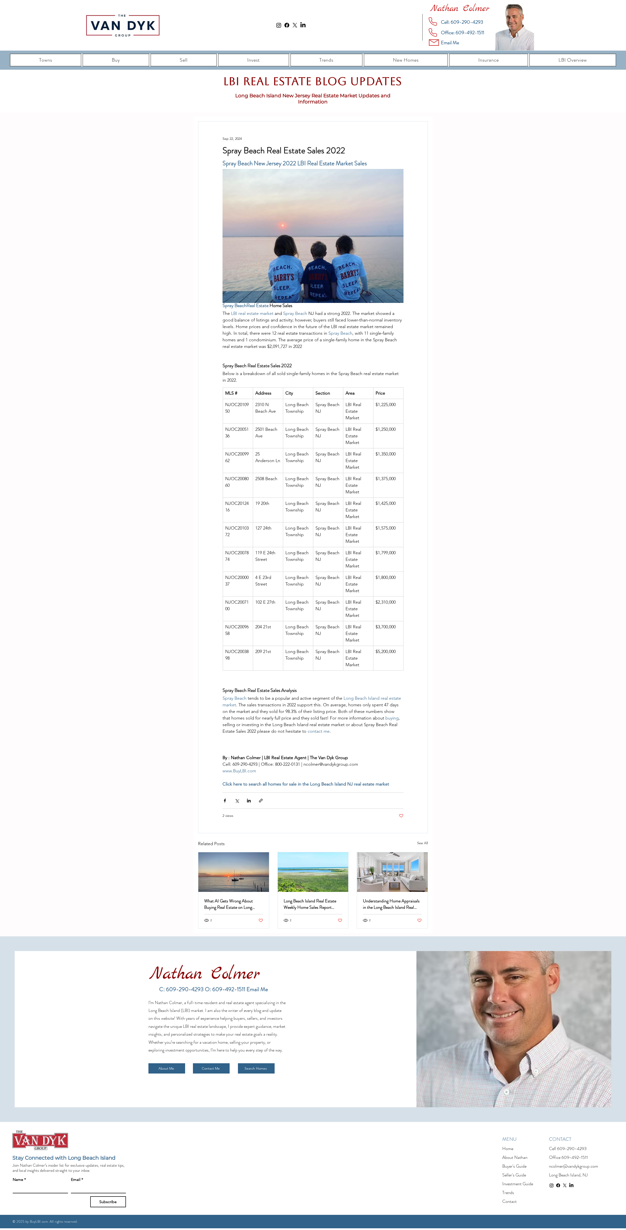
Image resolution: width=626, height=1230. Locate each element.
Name (19, 1179)
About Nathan (514, 1157)
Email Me (257, 989)
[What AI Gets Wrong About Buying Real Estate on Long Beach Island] (233, 872)
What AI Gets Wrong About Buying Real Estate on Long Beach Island (228, 904)
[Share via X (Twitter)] (237, 800)
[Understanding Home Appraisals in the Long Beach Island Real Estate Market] (392, 872)
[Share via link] (260, 800)
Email (77, 1179)
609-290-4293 (572, 1148)
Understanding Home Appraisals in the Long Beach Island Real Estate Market (391, 904)
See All (422, 843)
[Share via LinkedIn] (248, 800)
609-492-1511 (574, 1157)
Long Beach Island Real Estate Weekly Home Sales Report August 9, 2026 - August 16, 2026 (310, 904)
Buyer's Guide (514, 1166)
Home (507, 1148)
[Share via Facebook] (225, 800)
